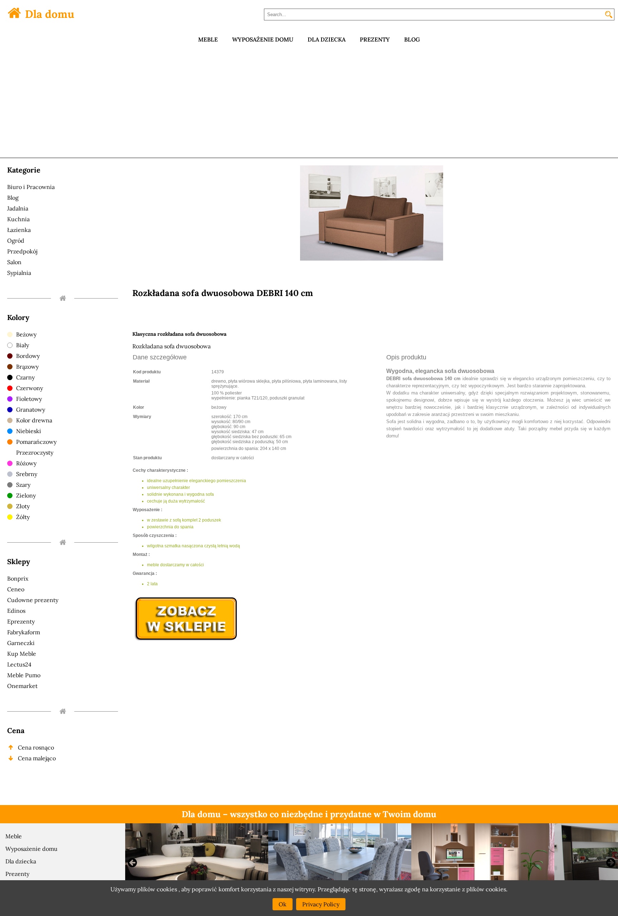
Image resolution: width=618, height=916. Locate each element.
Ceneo (15, 589)
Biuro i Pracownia (31, 186)
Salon (14, 262)
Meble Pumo (23, 675)
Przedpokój (22, 251)
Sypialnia (19, 272)
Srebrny (26, 474)
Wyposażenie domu (31, 848)
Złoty (23, 506)
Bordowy (28, 355)
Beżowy (26, 334)
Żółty (23, 516)
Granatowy (30, 409)
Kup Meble (21, 653)
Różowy (26, 463)
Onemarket (22, 685)
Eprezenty (21, 621)
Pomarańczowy (36, 441)
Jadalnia (17, 208)
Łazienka (19, 229)
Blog (13, 197)
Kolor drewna (34, 420)
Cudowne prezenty (32, 600)
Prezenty (17, 873)
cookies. (496, 889)
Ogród (15, 240)
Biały (22, 345)
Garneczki (21, 642)
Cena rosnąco (36, 747)
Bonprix (17, 578)
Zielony (26, 495)
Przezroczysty (34, 452)
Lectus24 (19, 664)
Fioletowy (29, 398)
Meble (13, 836)
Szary (23, 484)
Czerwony (29, 388)
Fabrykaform (23, 632)
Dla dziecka (20, 861)
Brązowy (27, 366)
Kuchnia (18, 219)
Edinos (16, 610)
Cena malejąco (37, 758)
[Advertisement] (309, 104)
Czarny (25, 377)
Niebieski (28, 431)
